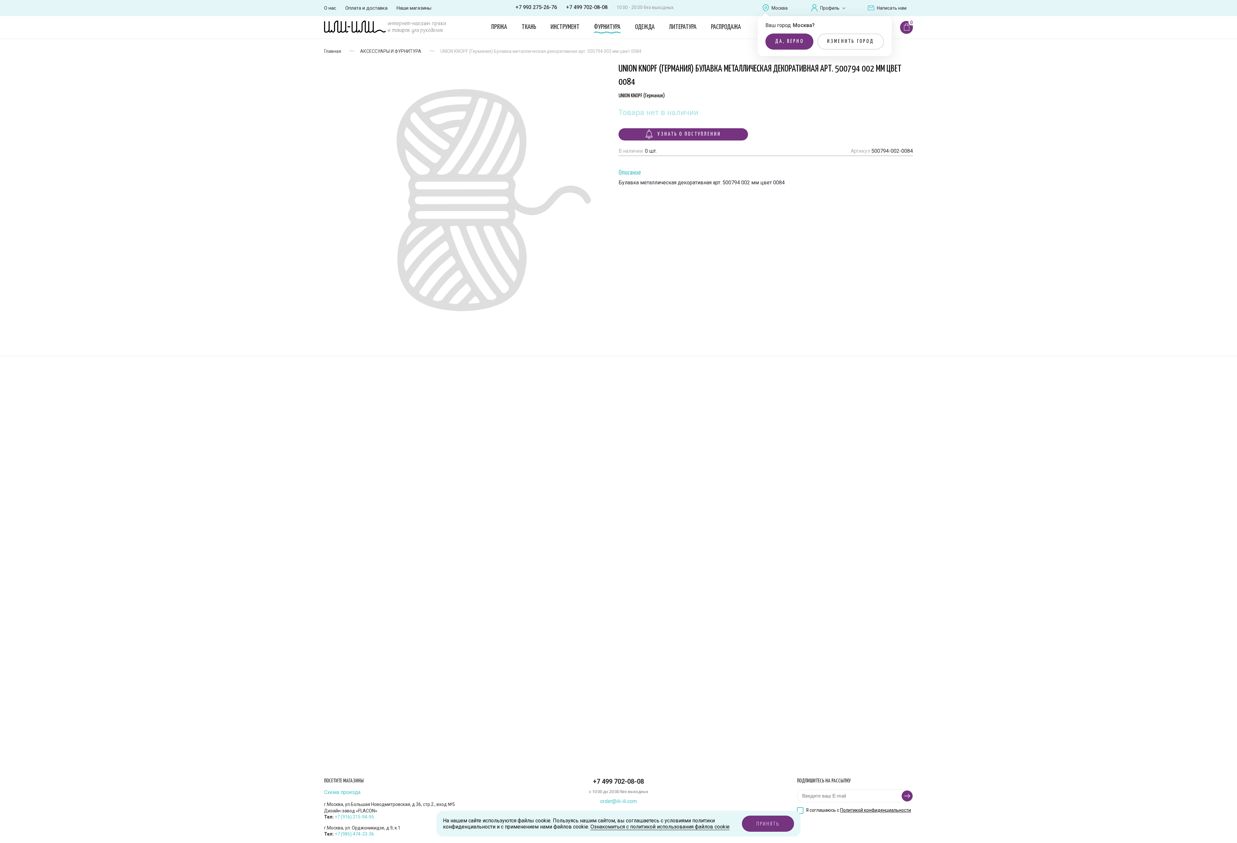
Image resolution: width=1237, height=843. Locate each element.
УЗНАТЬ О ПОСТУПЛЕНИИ (688, 134)
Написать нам (891, 8)
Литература (682, 27)
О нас (330, 8)
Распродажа (726, 27)
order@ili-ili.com (618, 801)
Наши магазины (414, 8)
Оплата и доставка (366, 8)
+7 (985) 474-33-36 (354, 834)
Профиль (829, 8)
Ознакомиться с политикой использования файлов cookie (660, 827)
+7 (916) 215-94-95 (354, 816)
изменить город (850, 41)
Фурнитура (607, 27)
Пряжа (499, 27)
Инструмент (565, 27)
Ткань (529, 27)
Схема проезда (342, 792)
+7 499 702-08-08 (587, 7)
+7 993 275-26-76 (536, 7)
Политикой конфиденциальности (875, 810)
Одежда (645, 27)
